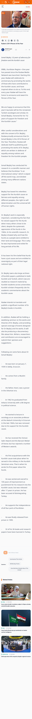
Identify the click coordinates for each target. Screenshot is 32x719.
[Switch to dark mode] (25, 2)
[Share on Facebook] (2, 40)
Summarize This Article (16, 559)
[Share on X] (5, 40)
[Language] (6, 2)
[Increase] (29, 49)
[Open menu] (2, 6)
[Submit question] (5, 552)
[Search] (8, 2)
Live (27, 7)
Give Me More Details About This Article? (19, 569)
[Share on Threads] (14, 40)
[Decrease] (26, 49)
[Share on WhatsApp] (8, 40)
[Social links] (2, 2)
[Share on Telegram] (11, 40)
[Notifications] (29, 2)
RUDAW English (8, 49)
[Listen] (16, 49)
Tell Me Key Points (14, 564)
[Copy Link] (17, 40)
